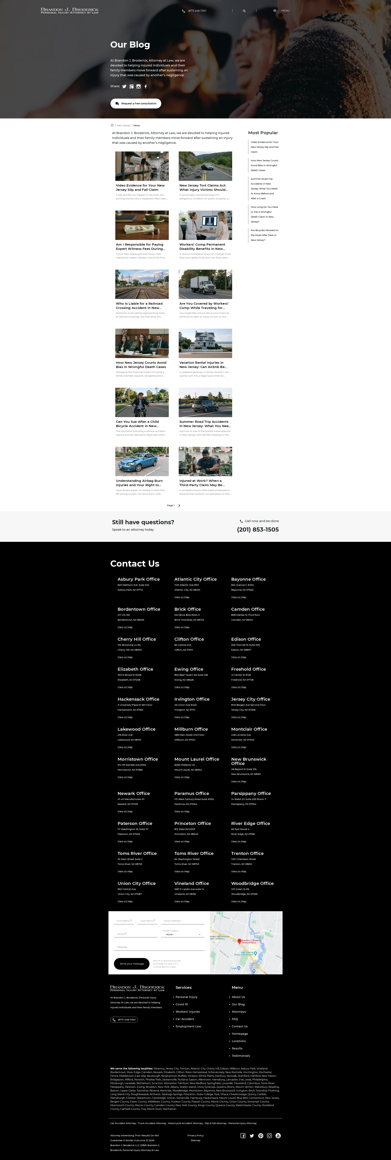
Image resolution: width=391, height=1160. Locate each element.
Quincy (252, 1094)
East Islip (140, 1075)
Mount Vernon (244, 1086)
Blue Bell (242, 1097)
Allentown (204, 1079)
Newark (158, 1072)
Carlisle (261, 1094)
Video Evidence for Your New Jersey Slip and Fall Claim (264, 147)
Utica (200, 1086)
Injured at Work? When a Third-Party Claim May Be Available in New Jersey (200, 485)
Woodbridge (180, 1090)
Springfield (214, 1083)
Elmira (114, 1075)
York (216, 1094)
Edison (224, 1068)
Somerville (182, 1097)
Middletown (126, 1075)
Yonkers (192, 1075)
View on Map (181, 597)
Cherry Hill (212, 1068)
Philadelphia (259, 1079)
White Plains (206, 1075)
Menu (285, 10)
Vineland (262, 1068)
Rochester (265, 1072)
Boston (114, 1090)
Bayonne (209, 1090)
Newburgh (153, 1075)
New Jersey (123, 125)
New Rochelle (233, 1072)
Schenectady (216, 1072)
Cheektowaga (238, 1094)
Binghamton (169, 1075)
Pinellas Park (153, 1079)
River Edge (133, 1072)
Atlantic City (198, 1068)
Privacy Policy (196, 1135)
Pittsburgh (117, 1083)
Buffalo (182, 1075)
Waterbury (260, 1086)
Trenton (185, 1068)
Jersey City (172, 1068)
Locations (239, 1041)
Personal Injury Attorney (242, 1123)
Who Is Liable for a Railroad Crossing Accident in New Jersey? (139, 308)
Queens (221, 1086)
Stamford (243, 1075)
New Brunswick (225, 1090)
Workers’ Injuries (188, 1011)
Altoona (154, 1090)
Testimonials (241, 1055)
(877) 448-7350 (197, 10)
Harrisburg (218, 1079)
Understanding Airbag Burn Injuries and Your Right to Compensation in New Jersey (140, 485)
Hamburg (196, 1097)
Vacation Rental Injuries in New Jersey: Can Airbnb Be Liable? (202, 367)
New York (163, 1086)
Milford (129, 1079)
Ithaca (224, 1094)
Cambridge (159, 1097)
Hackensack (210, 1097)
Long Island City (120, 1094)
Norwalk (232, 1075)
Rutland (183, 1079)
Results (237, 1048)
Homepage (240, 1033)
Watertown (144, 1097)
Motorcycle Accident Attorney (185, 1123)
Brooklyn (151, 1086)
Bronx (231, 1086)
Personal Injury (186, 997)
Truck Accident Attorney (152, 1123)
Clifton (180, 1072)
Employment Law (188, 1026)
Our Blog (238, 1004)
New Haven (269, 1075)
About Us (238, 997)
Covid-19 (182, 1004)
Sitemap (195, 1140)
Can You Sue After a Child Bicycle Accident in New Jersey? (137, 426)
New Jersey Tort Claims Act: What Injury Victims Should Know (202, 189)
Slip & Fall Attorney (216, 1123)
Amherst (155, 1094)
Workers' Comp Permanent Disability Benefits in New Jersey (202, 249)
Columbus (253, 1083)
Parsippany (117, 1086)
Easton (193, 1079)
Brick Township (258, 1090)
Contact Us (240, 1026)
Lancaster (232, 1079)
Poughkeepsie (140, 1094)
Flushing (273, 1090)
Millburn (235, 1068)
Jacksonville (169, 1079)
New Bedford (198, 1083)
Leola (248, 1079)
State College (205, 1094)
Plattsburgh (117, 1097)
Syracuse (210, 1086)
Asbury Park (248, 1068)
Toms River (267, 1083)
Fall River (183, 1083)
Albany (174, 1086)
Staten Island (188, 1086)
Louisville (227, 1083)
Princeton (189, 1094)
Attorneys (239, 1011)
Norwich (139, 1079)
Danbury (220, 1075)
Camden (146, 1072)
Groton (171, 1097)
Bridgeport (117, 1079)
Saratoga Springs (172, 1094)
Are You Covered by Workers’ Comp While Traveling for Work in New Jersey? (204, 308)
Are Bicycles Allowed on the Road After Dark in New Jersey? (264, 235)
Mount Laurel (227, 1097)
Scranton (157, 1083)
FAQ (235, 1019)
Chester (131, 1097)
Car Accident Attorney (123, 1123)
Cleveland (240, 1083)
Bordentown (118, 1072)
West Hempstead (196, 1072)
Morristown (196, 1090)
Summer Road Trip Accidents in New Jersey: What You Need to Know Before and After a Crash (264, 188)
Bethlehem (144, 1083)
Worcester (170, 1083)
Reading (274, 1086)
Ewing (141, 1086)
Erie (241, 1079)
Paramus (159, 1068)
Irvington (242, 1090)
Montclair (165, 1090)
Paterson (130, 1086)
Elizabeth (169, 1072)
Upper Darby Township (134, 1090)
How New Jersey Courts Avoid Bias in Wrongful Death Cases (264, 165)
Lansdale (130, 1083)
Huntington (250, 1072)
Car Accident (185, 1019)
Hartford (255, 1075)
